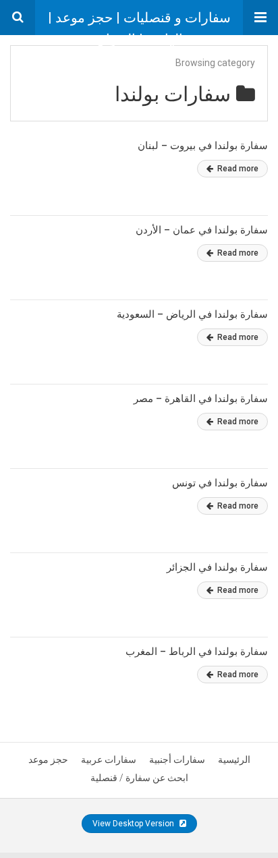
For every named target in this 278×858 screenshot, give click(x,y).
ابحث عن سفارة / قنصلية (139, 777)
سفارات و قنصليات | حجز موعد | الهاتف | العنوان (139, 22)
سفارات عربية (108, 759)
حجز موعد (48, 759)
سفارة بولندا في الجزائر (217, 567)
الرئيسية (234, 759)
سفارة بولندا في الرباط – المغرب (197, 652)
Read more (236, 168)
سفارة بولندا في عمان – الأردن (202, 230)
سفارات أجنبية (177, 759)
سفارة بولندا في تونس (220, 483)
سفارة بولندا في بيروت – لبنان (203, 146)
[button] (260, 17)
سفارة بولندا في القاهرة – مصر (201, 399)
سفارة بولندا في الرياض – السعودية (192, 314)
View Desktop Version (134, 823)
